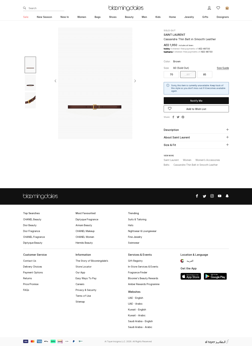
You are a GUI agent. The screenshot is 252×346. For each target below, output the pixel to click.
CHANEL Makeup (85, 231)
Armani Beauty (84, 225)
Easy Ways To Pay (86, 278)
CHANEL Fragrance (34, 236)
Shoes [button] (113, 16)
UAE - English (135, 297)
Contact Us (29, 260)
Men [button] (144, 16)
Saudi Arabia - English (140, 321)
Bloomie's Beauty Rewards (143, 278)
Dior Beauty (30, 225)
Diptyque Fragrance (87, 219)
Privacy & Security (86, 289)
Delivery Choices (32, 266)
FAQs (26, 289)
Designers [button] (223, 16)
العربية (190, 260)
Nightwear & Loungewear (142, 231)
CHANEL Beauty (32, 219)
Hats (130, 225)
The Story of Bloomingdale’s (92, 260)
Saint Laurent (174, 34)
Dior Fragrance (31, 231)
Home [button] (172, 16)
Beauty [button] (129, 16)
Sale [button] (25, 16)
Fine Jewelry (135, 236)
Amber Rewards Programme (143, 284)
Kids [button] (158, 16)
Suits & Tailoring (137, 219)
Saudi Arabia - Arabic (140, 327)
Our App (80, 272)
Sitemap (80, 301)
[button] (55, 81)
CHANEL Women (85, 236)
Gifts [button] (205, 16)
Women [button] (81, 16)
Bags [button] (98, 16)
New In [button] (65, 16)
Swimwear (133, 242)
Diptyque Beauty (32, 242)
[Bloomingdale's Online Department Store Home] (126, 8)
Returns (27, 278)
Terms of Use (83, 295)
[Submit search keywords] (24, 8)
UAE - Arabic (135, 303)
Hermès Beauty (84, 242)
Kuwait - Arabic (137, 315)
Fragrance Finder (137, 272)
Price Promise (30, 284)
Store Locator (84, 266)
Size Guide (223, 67)
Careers (80, 284)
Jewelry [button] (189, 16)
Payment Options (33, 272)
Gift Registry (135, 260)
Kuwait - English (137, 309)
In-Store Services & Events (143, 266)
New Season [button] (44, 16)
